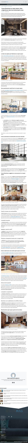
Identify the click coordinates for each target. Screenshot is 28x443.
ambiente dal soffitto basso (15, 216)
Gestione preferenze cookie (25, 442)
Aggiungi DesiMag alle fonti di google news (14, 4)
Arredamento (5, 6)
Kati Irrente (2, 11)
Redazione (15, 441)
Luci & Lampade (10, 6)
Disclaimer (25, 441)
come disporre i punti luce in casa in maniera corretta (14, 90)
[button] (24, 2)
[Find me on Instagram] (12, 382)
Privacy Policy (20, 441)
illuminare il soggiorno (15, 178)
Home (2, 6)
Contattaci (2, 433)
